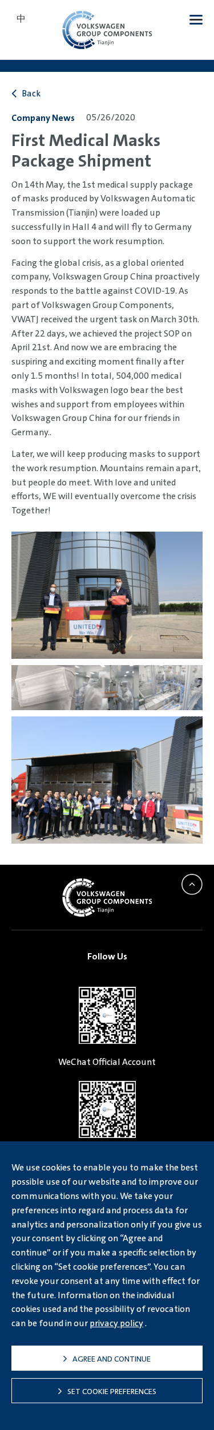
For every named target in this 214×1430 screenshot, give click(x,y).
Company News (43, 118)
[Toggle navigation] (196, 18)
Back (30, 93)
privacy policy (116, 1323)
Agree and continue (111, 1359)
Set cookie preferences (111, 1391)
